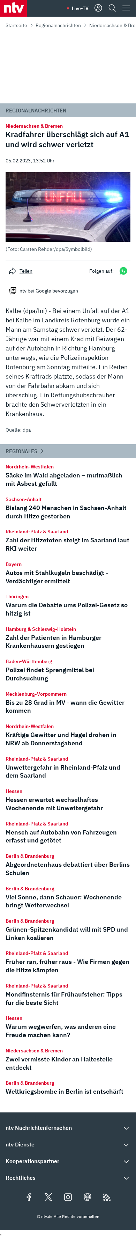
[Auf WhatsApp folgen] (123, 271)
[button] (68, 212)
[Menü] (126, 8)
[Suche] (112, 8)
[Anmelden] (98, 8)
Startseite (16, 25)
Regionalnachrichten (58, 25)
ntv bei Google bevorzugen (49, 291)
